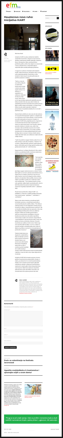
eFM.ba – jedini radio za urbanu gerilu (11, 432)
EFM (5, 429)
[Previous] (46, 35)
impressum (53, 429)
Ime (5, 328)
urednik (5, 56)
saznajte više (6, 405)
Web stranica (7, 340)
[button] (46, 56)
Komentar (7, 309)
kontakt (57, 429)
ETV (7, 429)
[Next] (57, 35)
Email (6, 334)
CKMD (10, 429)
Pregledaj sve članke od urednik (25, 293)
